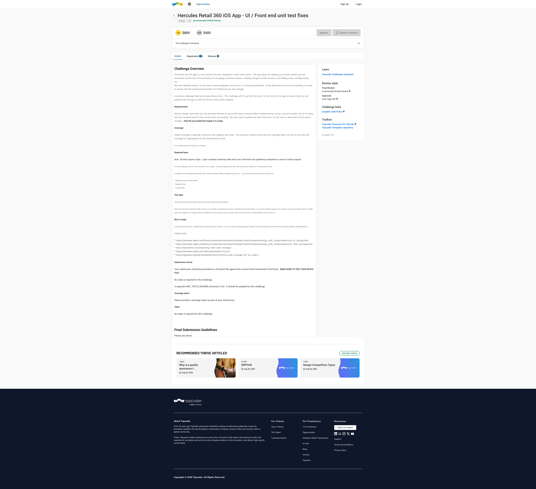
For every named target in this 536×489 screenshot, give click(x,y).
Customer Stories (278, 438)
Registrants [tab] (194, 56)
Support (337, 439)
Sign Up (345, 4)
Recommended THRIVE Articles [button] (207, 20)
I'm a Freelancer (310, 426)
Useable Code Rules (332, 111)
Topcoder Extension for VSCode (338, 124)
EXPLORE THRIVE (349, 353)
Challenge (182, 21)
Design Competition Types (319, 364)
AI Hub (306, 443)
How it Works (277, 426)
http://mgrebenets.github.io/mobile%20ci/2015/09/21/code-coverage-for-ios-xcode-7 (218, 255)
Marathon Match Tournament (315, 438)
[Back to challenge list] (174, 15)
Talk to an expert (345, 427)
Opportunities (203, 4)
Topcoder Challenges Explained (337, 74)
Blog (305, 449)
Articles (306, 454)
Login (359, 4)
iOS (189, 21)
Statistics (307, 460)
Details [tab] (177, 56)
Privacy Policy (340, 450)
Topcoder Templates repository (337, 127)
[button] (189, 4)
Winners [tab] (213, 56)
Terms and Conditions (343, 444)
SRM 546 (246, 364)
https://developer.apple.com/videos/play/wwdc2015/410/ (203, 251)
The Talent (276, 432)
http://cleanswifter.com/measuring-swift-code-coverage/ (203, 248)
